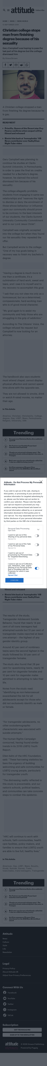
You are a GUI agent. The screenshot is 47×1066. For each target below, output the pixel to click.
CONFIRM (14, 580)
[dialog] (23, 533)
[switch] (37, 535)
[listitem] (23, 529)
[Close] (41, 482)
